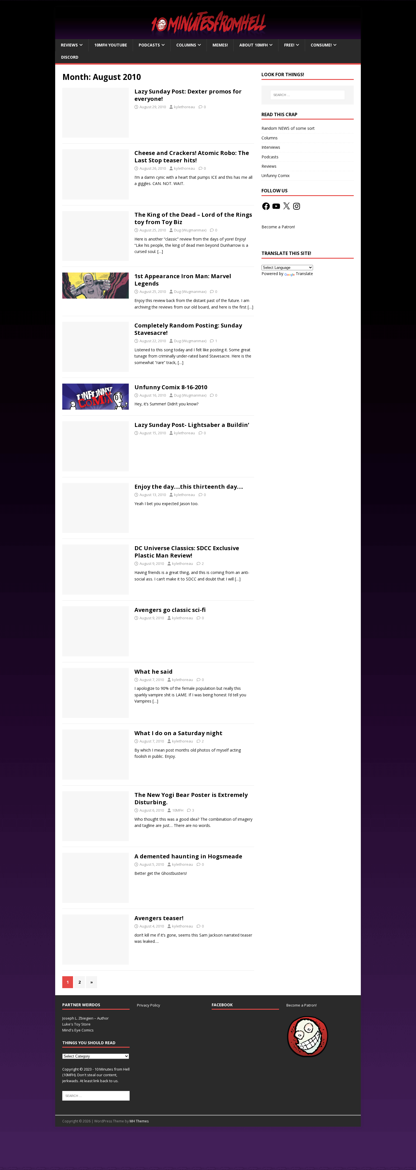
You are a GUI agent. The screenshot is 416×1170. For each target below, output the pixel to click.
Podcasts (149, 45)
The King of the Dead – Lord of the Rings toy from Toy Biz (193, 218)
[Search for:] (307, 95)
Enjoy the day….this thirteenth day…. (188, 486)
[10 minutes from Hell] (208, 36)
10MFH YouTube (110, 45)
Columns (186, 45)
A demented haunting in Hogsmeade (188, 856)
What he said (153, 671)
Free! (289, 45)
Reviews (69, 45)
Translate (304, 273)
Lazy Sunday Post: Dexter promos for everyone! (188, 95)
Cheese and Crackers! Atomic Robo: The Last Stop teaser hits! (191, 156)
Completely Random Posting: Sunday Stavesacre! (188, 329)
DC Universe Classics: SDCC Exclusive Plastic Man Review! (186, 551)
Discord (69, 57)
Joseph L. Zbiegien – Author (85, 1018)
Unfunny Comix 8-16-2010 (170, 387)
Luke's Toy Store (76, 1024)
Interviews (270, 147)
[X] (286, 206)
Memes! (220, 45)
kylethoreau (184, 106)
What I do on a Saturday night (178, 733)
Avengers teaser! (158, 918)
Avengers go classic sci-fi (170, 610)
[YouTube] (276, 206)
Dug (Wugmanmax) (190, 230)
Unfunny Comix (275, 175)
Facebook (222, 1004)
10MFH (177, 810)
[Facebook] (266, 206)
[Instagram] (296, 206)
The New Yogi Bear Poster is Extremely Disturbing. (191, 798)
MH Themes (139, 1121)
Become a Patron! (278, 226)
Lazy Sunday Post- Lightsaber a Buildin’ (191, 425)
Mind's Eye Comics (78, 1030)
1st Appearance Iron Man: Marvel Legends (182, 279)
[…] (160, 251)
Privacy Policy (148, 1005)
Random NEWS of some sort (288, 128)
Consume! (321, 45)
